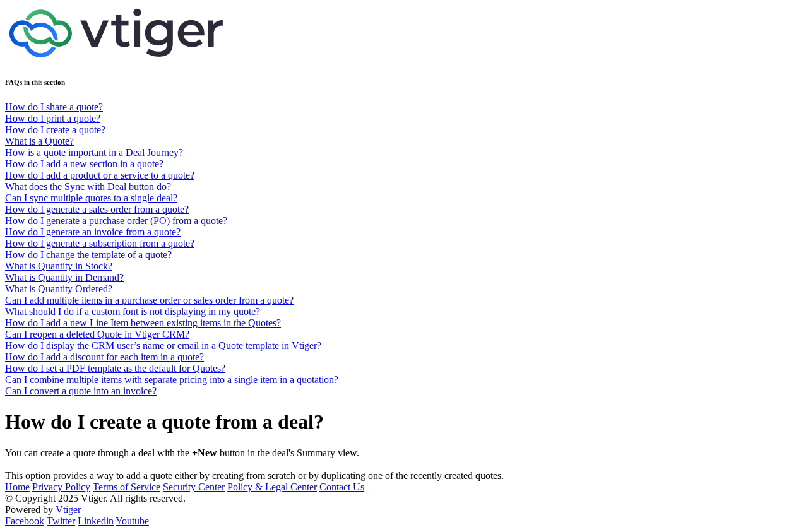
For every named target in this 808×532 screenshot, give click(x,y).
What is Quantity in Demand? (64, 277)
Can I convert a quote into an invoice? (81, 391)
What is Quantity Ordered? (58, 288)
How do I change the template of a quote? (88, 254)
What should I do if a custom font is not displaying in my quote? (132, 311)
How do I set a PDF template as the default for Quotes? (115, 368)
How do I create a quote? (55, 129)
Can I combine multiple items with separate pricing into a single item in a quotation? (171, 379)
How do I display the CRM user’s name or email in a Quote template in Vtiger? (163, 345)
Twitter (61, 521)
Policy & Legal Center (272, 487)
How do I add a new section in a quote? (84, 163)
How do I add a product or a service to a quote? (99, 175)
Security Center (194, 487)
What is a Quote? (39, 141)
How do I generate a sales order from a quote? (97, 209)
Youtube (132, 521)
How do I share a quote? (54, 107)
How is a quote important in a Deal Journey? (94, 152)
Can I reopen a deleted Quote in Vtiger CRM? (97, 334)
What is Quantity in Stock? (58, 266)
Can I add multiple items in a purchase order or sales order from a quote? (149, 300)
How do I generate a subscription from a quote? (99, 243)
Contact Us (341, 487)
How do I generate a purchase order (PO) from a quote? (116, 220)
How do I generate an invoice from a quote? (93, 232)
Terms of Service (126, 487)
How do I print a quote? (52, 118)
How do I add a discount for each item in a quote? (104, 357)
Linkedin (96, 521)
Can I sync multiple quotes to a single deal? (91, 197)
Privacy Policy (61, 487)
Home (17, 487)
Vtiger (68, 509)
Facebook (24, 521)
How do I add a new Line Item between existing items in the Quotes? (143, 322)
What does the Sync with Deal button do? (88, 186)
